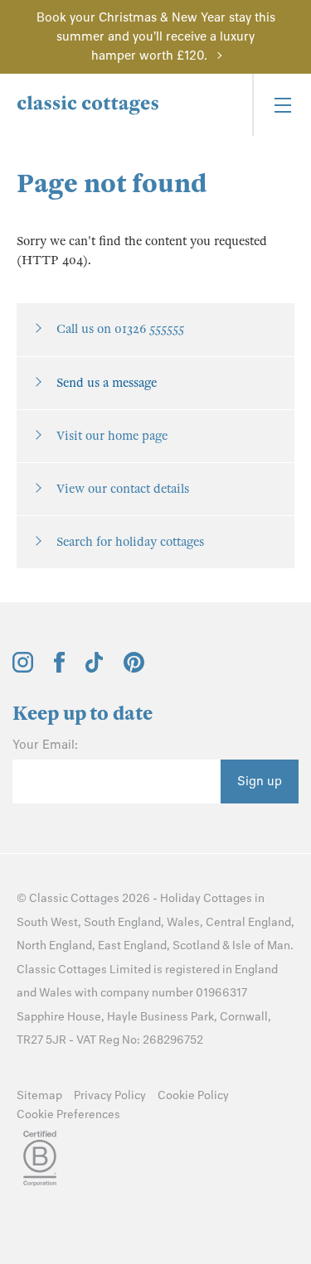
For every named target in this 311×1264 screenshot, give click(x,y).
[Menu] (281, 105)
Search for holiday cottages (130, 541)
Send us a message (106, 382)
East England (132, 945)
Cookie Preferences (68, 1114)
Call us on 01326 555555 (120, 328)
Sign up (259, 781)
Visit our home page (112, 435)
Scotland (196, 945)
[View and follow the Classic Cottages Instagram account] (22, 668)
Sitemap (39, 1095)
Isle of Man (261, 945)
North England (54, 945)
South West (47, 922)
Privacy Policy (110, 1095)
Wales (183, 922)
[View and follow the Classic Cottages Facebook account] (59, 668)
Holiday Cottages (206, 898)
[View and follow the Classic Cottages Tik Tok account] (94, 668)
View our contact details (122, 488)
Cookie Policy (193, 1095)
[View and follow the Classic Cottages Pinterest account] (134, 668)
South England (122, 922)
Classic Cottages (74, 898)
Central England (248, 922)
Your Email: (45, 744)
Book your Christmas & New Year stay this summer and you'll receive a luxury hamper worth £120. (155, 36)
